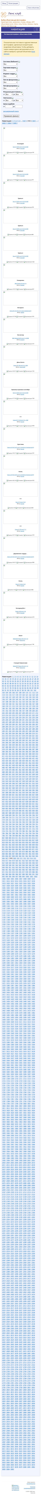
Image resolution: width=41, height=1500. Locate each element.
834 (20, 842)
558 (16, 786)
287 (30, 729)
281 (10, 729)
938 (3, 865)
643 (6, 804)
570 (20, 788)
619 (36, 797)
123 (33, 695)
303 (10, 733)
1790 (16, 1101)
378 (3, 749)
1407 (20, 992)
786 (6, 833)
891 (26, 854)
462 (26, 765)
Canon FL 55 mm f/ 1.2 (20, 529)
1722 (33, 1081)
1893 (12, 1131)
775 (6, 831)
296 (23, 731)
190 (36, 708)
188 (30, 708)
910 (18, 858)
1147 (4, 920)
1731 (4, 1085)
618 (33, 797)
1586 (33, 1042)
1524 (8, 1026)
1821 (12, 1110)
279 (3, 729)
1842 (33, 1115)
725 (23, 820)
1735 (20, 1085)
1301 (12, 963)
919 (13, 861)
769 (23, 829)
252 (23, 722)
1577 (29, 1040)
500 (6, 774)
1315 (4, 967)
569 (16, 788)
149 (10, 702)
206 (16, 713)
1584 (25, 1042)
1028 (8, 886)
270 (10, 727)
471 (20, 767)
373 (23, 747)
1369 (29, 981)
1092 (8, 904)
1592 (25, 1044)
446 (10, 763)
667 (13, 808)
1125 (12, 913)
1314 (33, 965)
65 (15, 686)
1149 (12, 920)
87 (33, 688)
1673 (29, 1067)
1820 (8, 1110)
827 (33, 840)
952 (13, 867)
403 (13, 754)
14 (37, 677)
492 (16, 772)
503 (16, 774)
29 (38, 679)
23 (23, 679)
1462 (16, 1008)
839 (36, 842)
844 (16, 845)
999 (23, 876)
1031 (20, 886)
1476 (8, 1013)
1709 (12, 1079)
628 (30, 799)
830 (6, 842)
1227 (4, 942)
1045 (12, 890)
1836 (8, 1115)
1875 (4, 1126)
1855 (20, 1119)
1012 (8, 881)
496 (30, 772)
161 (13, 704)
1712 (25, 1079)
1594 (33, 1044)
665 (6, 808)
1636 (8, 1058)
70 (28, 686)
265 (30, 724)
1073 (29, 897)
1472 (25, 1010)
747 (23, 824)
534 (10, 781)
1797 (12, 1104)
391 (10, 752)
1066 (33, 895)
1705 (29, 1076)
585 (33, 790)
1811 (4, 1108)
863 (6, 849)
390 (6, 752)
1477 (12, 1013)
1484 (8, 1015)
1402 (33, 990)
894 (36, 854)
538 (23, 781)
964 (16, 870)
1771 (4, 1097)
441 (30, 761)
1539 (4, 1031)
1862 (16, 1122)
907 (6, 858)
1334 (16, 972)
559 (20, 786)
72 (33, 686)
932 (20, 863)
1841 (29, 1115)
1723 (4, 1083)
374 (26, 747)
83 (23, 688)
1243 (4, 947)
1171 (4, 926)
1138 (33, 915)
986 (16, 874)
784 (36, 831)
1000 (27, 876)
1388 (8, 988)
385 (26, 749)
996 (13, 876)
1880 (25, 1126)
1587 (4, 1044)
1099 (4, 906)
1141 (12, 917)
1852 (8, 1119)
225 (6, 717)
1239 (20, 945)
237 (10, 720)
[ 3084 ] (9, 123)
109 (23, 692)
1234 (33, 942)
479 (10, 770)
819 (6, 840)
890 (23, 854)
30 (3, 681)
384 (23, 749)
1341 (12, 974)
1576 (25, 1040)
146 (36, 699)
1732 (8, 1085)
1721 (29, 1081)
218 (20, 715)
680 (20, 811)
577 (6, 790)
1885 (12, 1129)
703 (23, 815)
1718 (16, 1081)
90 (3, 690)
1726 (16, 1083)
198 (26, 711)
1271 (20, 954)
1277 (12, 956)
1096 (25, 904)
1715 (4, 1081)
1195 (4, 933)
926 (36, 861)
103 (3, 692)
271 (13, 727)
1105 (29, 906)
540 (30, 781)
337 (13, 740)
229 (20, 717)
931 (16, 863)
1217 (29, 938)
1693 (12, 1074)
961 (6, 870)
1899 (4, 1133)
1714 (33, 1079)
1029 (12, 886)
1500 (8, 1020)
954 (20, 867)
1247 (20, 947)
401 (6, 754)
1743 (20, 1088)
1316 (8, 967)
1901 (12, 1133)
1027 (4, 886)
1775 (20, 1097)
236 (6, 720)
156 (33, 702)
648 (23, 804)
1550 (16, 1033)
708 (3, 817)
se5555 (22, 312)
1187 (4, 931)
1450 (33, 1004)
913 (28, 858)
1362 (33, 979)
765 (10, 829)
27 (33, 679)
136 (3, 699)
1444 (8, 1004)
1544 (25, 1031)
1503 (20, 1020)
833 (16, 842)
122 (30, 695)
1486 (16, 1015)
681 (23, 811)
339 (20, 740)
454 (36, 763)
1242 (33, 945)
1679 (20, 1069)
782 (30, 831)
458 (13, 765)
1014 (16, 881)
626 (23, 799)
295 (20, 731)
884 (3, 854)
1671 (20, 1067)
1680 (25, 1069)
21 (18, 679)
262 (20, 724)
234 (36, 717)
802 (23, 836)
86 (30, 688)
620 (3, 799)
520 (36, 777)
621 (6, 799)
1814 (16, 1108)
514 (16, 777)
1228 (8, 942)
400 (3, 754)
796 (3, 836)
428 (23, 758)
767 (16, 829)
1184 (25, 929)
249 (13, 722)
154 (26, 702)
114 (3, 695)
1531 (4, 1029)
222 (33, 715)
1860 (8, 1122)
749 (30, 824)
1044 (8, 890)
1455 (20, 1006)
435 (10, 761)
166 (30, 704)
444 (3, 763)
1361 (29, 979)
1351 (20, 976)
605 (26, 795)
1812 (8, 1108)
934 (26, 863)
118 (16, 695)
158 (3, 704)
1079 (20, 899)
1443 (4, 1004)
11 (30, 677)
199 (30, 711)
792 (26, 833)
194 (13, 711)
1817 (29, 1108)
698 (6, 815)
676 (6, 811)
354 (33, 742)
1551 (20, 1033)
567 (10, 788)
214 (6, 715)
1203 (4, 935)
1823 (20, 1110)
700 (13, 815)
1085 (12, 901)
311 (36, 733)
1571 (4, 1040)
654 (6, 806)
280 (6, 729)
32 (8, 681)
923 (26, 861)
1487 (20, 1015)
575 (36, 788)
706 (33, 815)
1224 (25, 940)
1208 (25, 935)
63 (10, 686)
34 (13, 681)
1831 (20, 1113)
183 (13, 708)
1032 (25, 886)
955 (23, 867)
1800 (25, 1104)
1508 (8, 1022)
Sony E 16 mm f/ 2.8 (20, 502)
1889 (29, 1129)
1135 (20, 915)
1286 (16, 958)
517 (26, 777)
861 (36, 847)
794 (33, 833)
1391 (20, 988)
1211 (4, 938)
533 (6, 781)
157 (36, 702)
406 (23, 754)
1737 (29, 1085)
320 (30, 736)
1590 (16, 1044)
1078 (16, 899)
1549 (12, 1033)
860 (33, 847)
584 (30, 790)
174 (20, 706)
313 (6, 736)
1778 (33, 1097)
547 (16, 783)
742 (6, 824)
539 (26, 781)
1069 (12, 897)
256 (36, 722)
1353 (29, 976)
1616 (25, 1051)
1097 (29, 904)
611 (10, 797)
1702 (16, 1076)
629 (33, 799)
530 (33, 779)
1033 (29, 886)
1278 (16, 956)
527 (23, 779)
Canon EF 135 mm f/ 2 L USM (20, 365)
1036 (8, 888)
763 (3, 829)
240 (20, 720)
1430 (16, 999)
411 (3, 756)
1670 (16, 1067)
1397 (12, 990)
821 (13, 840)
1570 (33, 1038)
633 (10, 801)
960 (3, 870)
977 (23, 872)
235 (3, 720)
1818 (33, 1108)
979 (30, 872)
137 (6, 699)
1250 (33, 947)
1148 (8, 920)
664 (3, 808)
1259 (4, 951)
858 (26, 847)
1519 (20, 1024)
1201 (29, 933)
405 (20, 754)
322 (36, 736)
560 (23, 786)
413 (10, 756)
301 (3, 733)
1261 (12, 951)
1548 (8, 1033)
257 (3, 724)
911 (21, 858)
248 (10, 722)
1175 (20, 926)
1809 (29, 1106)
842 (10, 845)
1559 (20, 1035)
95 (15, 690)
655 (10, 806)
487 (36, 770)
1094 (16, 904)
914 (31, 858)
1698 (33, 1074)
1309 (12, 965)
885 (6, 854)
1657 (29, 1063)
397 (30, 752)
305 (16, 733)
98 (23, 690)
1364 (8, 981)
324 (6, 738)
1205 (12, 935)
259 (10, 724)
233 (33, 717)
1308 (8, 965)
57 (33, 683)
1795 (4, 1104)
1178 (33, 926)
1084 (8, 901)
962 (10, 870)
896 (6, 856)
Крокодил (22, 640)
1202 (33, 933)
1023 (20, 883)
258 (6, 724)
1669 (12, 1067)
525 (16, 779)
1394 (33, 988)
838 (33, 842)
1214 (16, 938)
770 (26, 829)
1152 (25, 920)
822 (16, 840)
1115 (4, 911)
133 (30, 697)
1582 (16, 1042)
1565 (12, 1038)
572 (26, 788)
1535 (20, 1029)
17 (8, 679)
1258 (33, 949)
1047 (20, 890)
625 (20, 799)
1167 (20, 924)
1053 (12, 892)
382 (16, 749)
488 (3, 772)
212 (36, 713)
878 (20, 851)
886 (10, 854)
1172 (8, 926)
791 (23, 833)
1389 (12, 988)
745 (16, 824)
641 (36, 801)
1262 (16, 951)
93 (10, 690)
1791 (20, 1101)
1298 (33, 960)
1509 (12, 1022)
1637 (12, 1058)
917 (6, 861)
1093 (12, 904)
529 (30, 779)
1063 (20, 895)
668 (16, 808)
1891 (4, 1131)
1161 (29, 922)
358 (10, 745)
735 (20, 822)
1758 (16, 1092)
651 (33, 804)
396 (26, 752)
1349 (12, 976)
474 (30, 767)
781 (26, 831)
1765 (12, 1094)
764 (6, 829)
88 (35, 688)
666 (10, 808)
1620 (8, 1054)
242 (26, 720)
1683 (4, 1072)
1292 (8, 960)
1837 (12, 1115)
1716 (8, 1081)
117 (13, 695)
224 (3, 717)
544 (6, 783)
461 (23, 765)
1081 (29, 899)
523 (10, 779)
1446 (16, 1004)
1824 (25, 1110)
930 (13, 863)
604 (23, 795)
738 (30, 822)
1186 (33, 929)
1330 (33, 970)
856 (20, 847)
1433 (29, 999)
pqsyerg (22, 339)
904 (33, 856)
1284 (8, 958)
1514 (33, 1022)
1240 (25, 945)
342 (30, 740)
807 (3, 838)
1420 (8, 997)
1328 (25, 970)
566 (6, 788)
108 (20, 692)
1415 (20, 995)
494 (23, 772)
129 (16, 697)
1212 (8, 938)
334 (3, 740)
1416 (25, 995)
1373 (12, 983)
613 (16, 797)
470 (16, 767)
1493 (12, 1017)
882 (33, 851)
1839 (20, 1115)
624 (16, 799)
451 (26, 763)
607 (33, 795)
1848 (25, 1117)
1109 (12, 908)
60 (3, 686)
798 (10, 836)
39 (25, 681)
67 (20, 686)
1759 (20, 1092)
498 (36, 772)
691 (20, 813)
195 (16, 711)
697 (3, 815)
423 (6, 758)
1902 (16, 1133)
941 (13, 865)
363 (26, 745)
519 (33, 777)
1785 (29, 1099)
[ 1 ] (13, 121)
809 (10, 838)
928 (6, 863)
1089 (29, 901)
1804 (8, 1106)
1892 (8, 1131)
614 (20, 797)
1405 (12, 992)
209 (26, 713)
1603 (4, 1049)
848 (30, 845)
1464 (25, 1008)
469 (13, 767)
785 (3, 833)
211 (33, 713)
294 (16, 731)
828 (36, 840)
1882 (33, 1126)
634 (13, 801)
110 (26, 692)
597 (36, 792)
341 (26, 740)
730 (3, 822)
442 (33, 761)
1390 (16, 988)
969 (33, 870)
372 (20, 747)
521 (3, 779)
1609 (29, 1049)
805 (33, 836)
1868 (8, 1124)
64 (13, 686)
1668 (8, 1067)
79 (13, 688)
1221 (12, 940)
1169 (29, 924)
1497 (29, 1017)
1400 (25, 990)
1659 (4, 1065)
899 (16, 856)
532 (3, 781)
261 (16, 724)
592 (20, 792)
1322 (33, 967)
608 (36, 795)
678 (13, 811)
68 (23, 686)
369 (10, 747)
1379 (4, 985)
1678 (16, 1069)
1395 (4, 990)
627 (26, 799)
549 (23, 783)
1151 (20, 920)
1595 (4, 1047)
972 (6, 872)
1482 (33, 1013)
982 (3, 874)
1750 (16, 1090)
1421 (12, 997)
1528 (25, 1026)
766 (13, 829)
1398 (16, 990)
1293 (12, 960)
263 (23, 724)
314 (10, 736)
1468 (8, 1010)
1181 (12, 929)
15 (3, 679)
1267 (4, 954)
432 (36, 758)
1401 (29, 990)
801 (20, 836)
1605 (12, 1049)
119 (20, 695)
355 (36, 742)
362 (23, 745)
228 (16, 717)
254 (30, 722)
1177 (29, 926)
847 (26, 845)
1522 (33, 1024)
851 (3, 847)
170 (6, 706)
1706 (33, 1076)
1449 (29, 1004)
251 (20, 722)
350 (20, 742)
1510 (16, 1022)
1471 (20, 1010)
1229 (12, 942)
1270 (16, 954)
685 (36, 811)
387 (33, 749)
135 (36, 697)
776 (10, 831)
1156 (8, 922)
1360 (25, 979)
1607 (20, 1049)
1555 (4, 1035)
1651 (4, 1063)
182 (10, 708)
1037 (12, 888)
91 (5, 690)
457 (10, 765)
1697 (29, 1074)
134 (33, 697)
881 (30, 851)
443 (36, 761)
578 (10, 790)
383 (20, 749)
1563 (4, 1038)
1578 (33, 1040)
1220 (8, 940)
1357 (12, 979)
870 (30, 849)
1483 (4, 1015)
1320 (25, 967)
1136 (25, 915)
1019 (4, 883)
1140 (8, 917)
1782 (16, 1099)
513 (13, 777)
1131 (4, 915)
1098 (33, 904)
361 (20, 745)
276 (30, 727)
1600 (25, 1047)
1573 (12, 1040)
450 (23, 763)
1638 (16, 1058)
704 (26, 815)
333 (36, 738)
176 (26, 706)
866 (16, 849)
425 (13, 758)
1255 (20, 949)
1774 (16, 1097)
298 (30, 731)
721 (10, 820)
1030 (16, 886)
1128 (25, 913)
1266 (33, 951)
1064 (25, 895)
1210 (33, 935)
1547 (4, 1033)
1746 (33, 1088)
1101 (12, 906)
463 (30, 765)
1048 (25, 890)
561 (26, 786)
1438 (16, 1001)
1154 (33, 920)
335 (6, 740)
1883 (4, 1129)
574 (33, 788)
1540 (8, 1031)
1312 (25, 965)
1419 (4, 997)
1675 (4, 1069)
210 (30, 713)
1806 (16, 1106)
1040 (25, 888)
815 (30, 838)
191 (3, 711)
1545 (29, 1031)
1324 (8, 970)
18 (10, 679)
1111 (20, 908)
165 (26, 704)
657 (16, 806)
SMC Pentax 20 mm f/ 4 (20, 283)
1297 (29, 960)
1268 (8, 954)
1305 (29, 963)
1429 (12, 999)
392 (13, 752)
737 (26, 822)
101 (31, 690)
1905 (29, 1133)
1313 (29, 965)
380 (10, 749)
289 (36, 729)
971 (3, 872)
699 (10, 815)
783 (33, 831)
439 (23, 761)
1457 (29, 1006)
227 (13, 717)
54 (25, 683)
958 (33, 867)
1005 (12, 879)
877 (16, 851)
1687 (20, 1072)
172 (13, 706)
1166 (16, 924)
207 (20, 713)
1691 (4, 1074)
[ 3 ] (19, 121)
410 (36, 754)
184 (16, 708)
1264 (25, 951)
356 (3, 745)
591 (16, 792)
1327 (20, 970)
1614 (16, 1051)
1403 (4, 992)
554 (3, 786)
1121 (29, 911)
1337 (29, 972)
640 (33, 801)
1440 (25, 1001)
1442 (33, 1001)
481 (16, 770)
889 (20, 854)
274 (23, 727)
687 (6, 813)
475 (33, 767)
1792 (25, 1101)
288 (33, 729)
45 (3, 683)
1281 (29, 956)
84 (25, 688)
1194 (33, 931)
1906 (33, 1133)
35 (15, 681)
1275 (4, 956)
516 (23, 777)
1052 (8, 892)
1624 (25, 1054)
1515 (4, 1024)
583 (26, 790)
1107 (4, 908)
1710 (16, 1079)
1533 (12, 1029)
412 (6, 756)
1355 (4, 979)
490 (10, 772)
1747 (4, 1090)
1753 (29, 1090)
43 (35, 681)
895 (3, 856)
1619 (4, 1054)
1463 (20, 1008)
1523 (4, 1026)
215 (10, 715)
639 (30, 801)
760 (30, 826)
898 (13, 856)
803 (26, 836)
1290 (33, 958)
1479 (20, 1013)
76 (5, 688)
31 (5, 681)
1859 (4, 1122)
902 (26, 856)
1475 (4, 1013)
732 (10, 822)
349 (16, 742)
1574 (16, 1040)
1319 (20, 967)
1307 (4, 965)
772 (33, 829)
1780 (8, 1099)
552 (33, 783)
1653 (12, 1063)
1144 (25, 917)
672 (30, 808)
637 (23, 801)
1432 (25, 999)
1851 (4, 1119)
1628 (8, 1056)
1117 (12, 911)
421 (36, 756)
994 (6, 876)
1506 (33, 1020)
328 (20, 738)
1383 (20, 985)
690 (16, 813)
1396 (8, 990)
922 (23, 861)
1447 (20, 1004)
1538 (33, 1029)
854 (13, 847)
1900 (8, 1133)
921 (20, 861)
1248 (25, 947)
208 (23, 713)
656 (13, 806)
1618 (33, 1051)
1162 (33, 922)
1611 (4, 1051)
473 (26, 767)
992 (36, 874)
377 (36, 747)
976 (20, 872)
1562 (33, 1035)
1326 (16, 970)
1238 (16, 945)
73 (35, 686)
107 (16, 692)
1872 (25, 1124)
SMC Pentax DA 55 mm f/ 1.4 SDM (20, 338)
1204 (8, 935)
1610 (33, 1049)
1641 (29, 1058)
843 (13, 845)
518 (30, 777)
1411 (4, 995)
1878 (16, 1126)
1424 (25, 997)
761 (33, 826)
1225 (29, 940)
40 (28, 681)
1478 (16, 1013)
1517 (12, 1024)
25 (28, 679)
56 (30, 683)
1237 (12, 945)
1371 (4, 983)
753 (6, 826)
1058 (33, 892)
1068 (8, 897)
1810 (33, 1106)
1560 (25, 1035)
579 (13, 790)
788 (13, 833)
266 (33, 724)
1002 (35, 876)
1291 (4, 960)
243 (30, 720)
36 (18, 681)
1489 (29, 1015)
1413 (12, 995)
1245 (12, 947)
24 (25, 679)
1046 (16, 890)
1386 (33, 985)
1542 (16, 1031)
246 (3, 722)
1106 (33, 906)
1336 (25, 972)
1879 (20, 1126)
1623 (20, 1054)
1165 (12, 924)
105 (10, 692)
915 (34, 858)
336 (10, 740)
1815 (20, 1108)
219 (23, 715)
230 (23, 717)
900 (20, 856)
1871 (20, 1124)
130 (20, 697)
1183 (20, 929)
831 (10, 842)
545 (10, 783)
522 (6, 779)
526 (20, 779)
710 (10, 817)
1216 (25, 938)
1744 (25, 1088)
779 (20, 831)
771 (30, 829)
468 (10, 767)
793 (30, 833)
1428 (8, 999)
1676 (8, 1069)
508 (33, 774)
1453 (12, 1006)
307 (23, 733)
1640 (25, 1058)
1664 (25, 1065)
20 (15, 679)
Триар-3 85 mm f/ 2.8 (20, 611)
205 (13, 713)
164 (23, 704)
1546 (33, 1031)
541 (33, 781)
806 (36, 836)
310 (33, 733)
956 (26, 867)
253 (26, 722)
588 (6, 792)
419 (30, 756)
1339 (4, 974)
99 (25, 690)
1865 (29, 1122)
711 (13, 817)
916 (3, 861)
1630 (16, 1056)
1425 (29, 997)
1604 (8, 1049)
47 (8, 683)
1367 (20, 981)
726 (26, 820)
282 (13, 729)
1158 (16, 922)
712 (16, 817)
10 (27, 677)
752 (3, 826)
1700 (8, 1076)
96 (18, 690)
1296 (25, 960)
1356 (8, 979)
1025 (29, 883)
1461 (12, 1008)
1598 (16, 1047)
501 (10, 774)
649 (26, 804)
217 (16, 715)
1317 (12, 967)
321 (33, 736)
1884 (8, 1129)
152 (20, 702)
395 (23, 752)
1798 (16, 1104)
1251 (4, 949)
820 (10, 840)
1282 (33, 956)
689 (13, 813)
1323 (4, 970)
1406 (16, 992)
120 (23, 695)
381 (13, 749)
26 (30, 679)
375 (30, 747)
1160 (25, 922)
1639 (20, 1058)
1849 (29, 1117)
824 (23, 840)
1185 (29, 929)
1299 (4, 963)
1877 (12, 1126)
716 (30, 817)
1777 (29, 1097)
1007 (20, 879)
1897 (29, 1131)
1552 (25, 1033)
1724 (8, 1083)
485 (30, 770)
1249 (29, 947)
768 (20, 829)
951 (10, 867)
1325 (12, 970)
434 (6, 761)
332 (33, 738)
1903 (20, 1133)
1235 (4, 945)
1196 (8, 933)
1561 (29, 1035)
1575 (20, 1040)
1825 (29, 1110)
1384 (25, 985)
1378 (33, 983)
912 (24, 858)
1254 (16, 949)
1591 (20, 1044)
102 (35, 690)
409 (33, 754)
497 (33, 772)
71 (30, 686)
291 (6, 731)
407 (26, 754)
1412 (8, 995)
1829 (12, 1113)
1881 (29, 1126)
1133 (12, 915)
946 (30, 865)
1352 (25, 976)
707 (36, 815)
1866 (33, 1122)
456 (6, 765)
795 (36, 833)
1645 (12, 1060)
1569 (29, 1038)
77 (8, 688)
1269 (12, 954)
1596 (8, 1047)
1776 (25, 1097)
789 (16, 833)
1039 (20, 888)
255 (33, 722)
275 (26, 727)
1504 (25, 1020)
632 (6, 801)
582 (23, 790)
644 (10, 804)
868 (23, 849)
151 (16, 702)
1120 (25, 911)
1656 (25, 1063)
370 (13, 747)
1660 (8, 1065)
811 (16, 838)
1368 (25, 981)
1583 (20, 1042)
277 (33, 727)
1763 (4, 1094)
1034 (33, 886)
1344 (25, 974)
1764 (8, 1094)
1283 (4, 958)
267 (36, 724)
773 (36, 829)
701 (16, 815)
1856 (25, 1119)
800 (16, 836)
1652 (8, 1063)
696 (36, 813)
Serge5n (22, 613)
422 (3, 758)
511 (6, 777)
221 (30, 715)
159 (6, 704)
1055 (20, 892)
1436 (8, 1001)
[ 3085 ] (14, 123)
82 (20, 688)
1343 (20, 974)
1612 (8, 1051)
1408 (25, 992)
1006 (16, 879)
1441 (29, 1001)
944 (23, 865)
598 (3, 795)
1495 (20, 1017)
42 (33, 681)
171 (10, 706)
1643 (4, 1060)
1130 (33, 913)
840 (3, 845)
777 (13, 831)
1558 (16, 1035)
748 (26, 824)
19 (13, 679)
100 (28, 690)
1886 (16, 1129)
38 (23, 681)
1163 (4, 924)
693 (26, 813)
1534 (16, 1029)
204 (10, 713)
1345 (29, 974)
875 (10, 851)
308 (26, 733)
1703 (20, 1076)
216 (13, 715)
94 (13, 690)
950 (6, 867)
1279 (20, 956)
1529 (29, 1026)
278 (36, 727)
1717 (12, 1081)
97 (20, 690)
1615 (20, 1051)
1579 (4, 1042)
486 (33, 770)
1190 (16, 931)
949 (3, 867)
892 (30, 854)
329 (23, 738)
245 (36, 720)
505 (23, 774)
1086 (16, 901)
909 (14, 858)
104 (6, 692)
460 (20, 765)
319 (26, 736)
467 (6, 767)
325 (10, 738)
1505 (29, 1020)
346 (6, 742)
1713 (29, 1079)
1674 (33, 1067)
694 (30, 813)
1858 (33, 1119)
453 (33, 763)
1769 (29, 1094)
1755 (4, 1092)
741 (3, 824)
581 (20, 790)
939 (6, 865)
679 (16, 811)
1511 (20, 1022)
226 (10, 717)
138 (10, 699)
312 (3, 736)
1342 (16, 974)
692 (23, 813)
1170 (33, 924)
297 (26, 731)
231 (26, 717)
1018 (33, 881)
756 (16, 826)
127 (10, 697)
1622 (16, 1054)
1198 (16, 933)
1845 (12, 1117)
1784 (25, 1099)
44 (38, 681)
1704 (25, 1076)
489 (6, 772)
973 (10, 872)
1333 (12, 972)
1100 (8, 906)
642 (3, 804)
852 (6, 847)
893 (33, 854)
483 (23, 770)
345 (3, 742)
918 (10, 861)
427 (20, 758)
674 (36, 808)
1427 (4, 999)
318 (23, 736)
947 (33, 865)
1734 (16, 1085)
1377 (29, 983)
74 (38, 686)
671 (26, 808)
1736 (25, 1085)
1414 (16, 995)
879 (23, 851)
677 (10, 811)
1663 (20, 1065)
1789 (12, 1101)
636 (20, 801)
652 (36, 804)
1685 (12, 1072)
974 (13, 872)
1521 (29, 1024)
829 (3, 842)
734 (16, 822)
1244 (8, 947)
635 (16, 801)
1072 (25, 897)
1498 (33, 1017)
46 (5, 683)
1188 (8, 931)
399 (36, 752)
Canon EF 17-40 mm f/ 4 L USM (20, 420)
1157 (12, 922)
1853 (12, 1119)
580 (16, 790)
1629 (12, 1056)
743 (10, 824)
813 (23, 838)
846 (23, 845)
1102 (16, 906)
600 (10, 795)
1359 (20, 979)
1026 (33, 883)
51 (18, 683)
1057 (29, 892)
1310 (16, 965)
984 (10, 874)
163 (20, 704)
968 (30, 870)
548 (20, 783)
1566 (16, 1038)
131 (23, 697)
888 (16, 854)
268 (3, 727)
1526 (16, 1026)
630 (36, 799)
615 (23, 797)
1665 (29, 1065)
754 (10, 826)
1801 (29, 1104)
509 (36, 774)
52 (20, 683)
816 (33, 838)
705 (30, 815)
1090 (33, 901)
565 (3, 788)
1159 (20, 922)
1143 (20, 917)
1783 (20, 1099)
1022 (16, 883)
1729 (29, 1083)
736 (23, 822)
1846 (16, 1117)
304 (13, 733)
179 (36, 706)
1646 (16, 1060)
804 (30, 836)
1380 (8, 985)
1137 (29, 915)
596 (33, 792)
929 (10, 863)
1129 (29, 913)
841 (6, 845)
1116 (8, 911)
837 (30, 842)
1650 (33, 1060)
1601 (29, 1047)
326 (13, 738)
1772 (8, 1097)
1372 (8, 983)
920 (16, 861)
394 (20, 752)
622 (10, 799)
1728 (25, 1083)
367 (3, 747)
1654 (16, 1063)
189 (33, 708)
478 (6, 770)
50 (15, 683)
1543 (20, 1031)
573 (30, 788)
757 (20, 826)
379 (6, 749)
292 (10, 731)
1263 (20, 951)
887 (13, 854)
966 (23, 870)
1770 (33, 1094)
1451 (4, 1006)
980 (33, 872)
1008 (25, 879)
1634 (33, 1056)
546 (13, 783)
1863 (20, 1122)
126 (6, 697)
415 (16, 756)
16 (5, 679)
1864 (25, 1122)
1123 (4, 913)
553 (36, 783)
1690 (33, 1072)
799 (13, 836)
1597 (12, 1047)
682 (26, 811)
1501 (12, 1020)
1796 (8, 1104)
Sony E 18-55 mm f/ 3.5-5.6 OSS (20, 147)
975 (16, 872)
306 (20, 733)
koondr (22, 394)
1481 (29, 1013)
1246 (16, 947)
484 (26, 770)
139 (13, 699)
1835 (4, 1115)
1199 (20, 933)
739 (33, 822)
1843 (4, 1117)
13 (35, 677)
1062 (16, 895)
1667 (4, 1067)
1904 (25, 1133)
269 (6, 727)
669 (20, 808)
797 (6, 836)
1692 (8, 1074)
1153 (29, 920)
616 (26, 797)
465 (36, 765)
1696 (25, 1074)
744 (13, 824)
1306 (33, 963)
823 (20, 840)
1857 (29, 1119)
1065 (29, 895)
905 (36, 856)
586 (36, 790)
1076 (8, 899)
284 (20, 729)
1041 (29, 888)
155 (30, 702)
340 (23, 740)
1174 (16, 926)
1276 (8, 956)
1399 (20, 990)
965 (20, 870)
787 (10, 833)
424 (10, 758)
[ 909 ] (34, 121)
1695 (20, 1074)
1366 (16, 981)
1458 (33, 1006)
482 (20, 770)
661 (30, 806)
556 (10, 786)
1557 (12, 1035)
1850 (33, 1117)
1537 (29, 1029)
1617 (29, 1051)
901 (23, 856)
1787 (4, 1101)
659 (23, 806)
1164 (8, 924)
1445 (12, 1004)
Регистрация (13, 3)
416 (20, 756)
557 (13, 786)
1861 (12, 1122)
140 (16, 699)
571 (23, 788)
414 (13, 756)
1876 (8, 1126)
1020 (8, 883)
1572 (8, 1040)
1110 (16, 908)
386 (30, 749)
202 (3, 713)
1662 (16, 1065)
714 (23, 817)
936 (33, 863)
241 (23, 720)
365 (33, 745)
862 (3, 849)
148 (6, 702)
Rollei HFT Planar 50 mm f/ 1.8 (20, 638)
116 (10, 695)
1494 (16, 1017)
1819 (4, 1110)
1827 (4, 1113)
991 (33, 874)
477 (3, 770)
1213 (12, 938)
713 (20, 817)
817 (36, 838)
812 (20, 838)
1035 (4, 888)
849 (33, 845)
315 (13, 736)
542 (36, 781)
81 (18, 688)
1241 (29, 945)
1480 (25, 1013)
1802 (33, 1104)
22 (20, 679)
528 (26, 779)
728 (33, 820)
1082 (33, 899)
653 (3, 806)
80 (15, 688)
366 (36, 745)
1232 (25, 942)
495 (26, 772)
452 (30, 763)
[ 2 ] (16, 121)
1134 (16, 915)
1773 (12, 1097)
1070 (16, 897)
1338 (33, 972)
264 (26, 724)
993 (3, 876)
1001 (31, 876)
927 (3, 863)
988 (23, 874)
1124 (8, 913)
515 (20, 777)
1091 (4, 904)
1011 (4, 881)
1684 (8, 1072)
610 (6, 797)
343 (33, 740)
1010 (33, 879)
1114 (33, 908)
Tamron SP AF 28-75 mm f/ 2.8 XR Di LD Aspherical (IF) (20, 447)
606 (30, 795)
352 (26, 742)
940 (10, 865)
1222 (16, 940)
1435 (4, 1001)
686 (3, 813)
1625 (29, 1054)
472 (23, 767)
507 (30, 774)
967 (26, 870)
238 (13, 720)
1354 (33, 976)
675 (3, 811)
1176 (25, 926)
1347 (4, 976)
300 (36, 731)
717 (33, 817)
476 (36, 767)
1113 (29, 908)
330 (26, 738)
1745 (29, 1088)
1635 (4, 1058)
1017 (29, 881)
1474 (33, 1010)
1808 (25, 1106)
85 (28, 688)
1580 (8, 1042)
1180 (8, 929)
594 (26, 792)
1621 (12, 1054)
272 (16, 727)
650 (30, 804)
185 (20, 708)
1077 (12, 899)
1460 (8, 1008)
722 (13, 820)
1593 (29, 1044)
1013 (12, 881)
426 (16, 758)
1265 (29, 951)
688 (10, 813)
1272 (25, 954)
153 (23, 702)
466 (3, 767)
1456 (25, 1006)
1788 (8, 1101)
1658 (33, 1063)
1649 (29, 1060)
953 (16, 867)
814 (26, 838)
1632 (25, 1056)
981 (36, 872)
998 (20, 876)
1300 (8, 963)
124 (36, 695)
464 (33, 765)
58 (35, 683)
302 (6, 733)
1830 (16, 1113)
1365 (12, 981)
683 (30, 811)
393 (16, 752)
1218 (33, 938)
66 (18, 686)
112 (33, 692)
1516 (8, 1024)
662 (33, 806)
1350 (16, 976)
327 (16, 738)
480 (13, 770)
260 (13, 724)
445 (6, 763)
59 (38, 683)
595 (30, 792)
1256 (25, 949)
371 (16, 747)
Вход (4, 3)
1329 (29, 970)
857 (23, 847)
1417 (29, 995)
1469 (12, 1010)
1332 (8, 972)
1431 (20, 999)
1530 (33, 1026)
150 (13, 702)
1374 (16, 983)
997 (16, 876)
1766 (16, 1094)
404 (16, 754)
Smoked (22, 285)
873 (3, 851)
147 (3, 702)
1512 (25, 1022)
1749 (12, 1090)
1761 (29, 1092)
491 (13, 772)
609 (3, 797)
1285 (12, 958)
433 (3, 761)
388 (36, 749)
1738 (33, 1085)
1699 (4, 1076)
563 (33, 786)
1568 (25, 1038)
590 (13, 792)
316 (16, 736)
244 (33, 720)
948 (36, 865)
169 (3, 706)
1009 (29, 879)
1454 (16, 1006)
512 (10, 777)
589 (10, 792)
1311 (20, 965)
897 (10, 856)
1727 (20, 1083)
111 (30, 692)
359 (13, 745)
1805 (12, 1106)
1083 (4, 901)
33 (10, 681)
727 (30, 820)
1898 (33, 1131)
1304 (25, 963)
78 (10, 688)
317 (20, 736)
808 (6, 838)
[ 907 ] (24, 121)
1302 (16, 963)
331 (30, 738)
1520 (25, 1024)
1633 (29, 1056)
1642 (33, 1058)
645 (13, 804)
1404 (8, 992)
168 (36, 704)
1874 (33, 1124)
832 (13, 842)
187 (26, 708)
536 (16, 781)
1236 (8, 945)
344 (36, 740)
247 (6, 722)
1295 (20, 960)
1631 (20, 1056)
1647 (20, 1060)
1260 (8, 951)
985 (13, 874)
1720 (25, 1081)
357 (6, 745)
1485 (12, 1015)
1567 (20, 1038)
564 (36, 786)
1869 (12, 1124)
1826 (33, 1110)
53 (23, 683)
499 (3, 774)
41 (30, 681)
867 (20, 849)
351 (23, 742)
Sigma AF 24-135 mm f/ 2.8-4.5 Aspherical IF (20, 311)
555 (6, 786)
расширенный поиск (11, 111)
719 (3, 820)
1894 (16, 1131)
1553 (29, 1033)
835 (23, 842)
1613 (12, 1051)
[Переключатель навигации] (36, 29)
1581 (12, 1042)
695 (33, 813)
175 (23, 706)
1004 (8, 879)
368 (6, 747)
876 (13, 851)
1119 (20, 911)
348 (13, 742)
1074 (33, 897)
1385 (29, 985)
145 (33, 699)
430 (30, 758)
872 (36, 849)
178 (33, 706)
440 (26, 761)
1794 (33, 1101)
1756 (8, 1092)
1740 (8, 1088)
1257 (29, 949)
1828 (8, 1113)
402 (10, 754)
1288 (25, 958)
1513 (29, 1022)
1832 (25, 1113)
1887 (20, 1129)
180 (3, 708)
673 (33, 808)
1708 (8, 1079)
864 (10, 849)
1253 (12, 949)
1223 (20, 940)
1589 (12, 1044)
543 (3, 783)
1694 (16, 1074)
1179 (4, 929)
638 (26, 801)
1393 (29, 988)
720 (6, 820)
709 (6, 817)
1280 (25, 956)
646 (16, 804)
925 (33, 861)
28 (35, 679)
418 (26, 756)
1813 (12, 1108)
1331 (4, 972)
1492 (8, 1017)
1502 (16, 1020)
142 (23, 699)
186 (23, 708)
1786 (33, 1099)
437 (16, 761)
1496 (25, 1017)
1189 (12, 931)
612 (13, 797)
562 (30, 786)
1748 (8, 1090)
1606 (16, 1049)
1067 (4, 897)
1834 (33, 1113)
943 (20, 865)
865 (13, 849)
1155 (4, 922)
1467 (4, 1010)
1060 (8, 895)
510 (3, 777)
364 (30, 745)
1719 (20, 1081)
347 (10, 742)
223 (36, 715)
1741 (12, 1088)
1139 (4, 917)
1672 (25, 1067)
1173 (12, 926)
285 (23, 729)
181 (6, 708)
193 (10, 711)
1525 (12, 1026)
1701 (12, 1076)
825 (26, 840)
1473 (29, 1010)
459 (16, 765)
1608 (25, 1049)
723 (16, 820)
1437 (12, 1001)
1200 (25, 933)
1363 (4, 981)
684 (33, 811)
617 (30, 797)
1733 (12, 1085)
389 (3, 752)
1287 (20, 958)
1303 (20, 963)
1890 (33, 1129)
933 (23, 863)
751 (36, 824)
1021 (12, 883)
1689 (29, 1072)
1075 (4, 899)
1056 (25, 892)
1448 (25, 1004)
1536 (25, 1029)
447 (13, 763)
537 (20, 781)
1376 (25, 983)
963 (13, 870)
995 (10, 876)
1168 (25, 924)
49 (13, 683)
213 (3, 715)
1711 (20, 1079)
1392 (25, 988)
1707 (4, 1079)
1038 (16, 888)
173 (16, 706)
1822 (16, 1110)
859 (30, 847)
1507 (4, 1022)
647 (20, 804)
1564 (8, 1038)
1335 (20, 972)
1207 (20, 935)
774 (3, 831)
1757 (12, 1092)
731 (6, 822)
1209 (29, 935)
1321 (29, 967)
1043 (4, 890)
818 (3, 840)
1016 (25, 881)
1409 (29, 992)
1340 (8, 974)
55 (28, 683)
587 (3, 792)
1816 (25, 1108)
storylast (22, 148)
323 (3, 738)
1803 (4, 1106)
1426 (33, 997)
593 (23, 792)
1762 (33, 1092)
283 (16, 729)
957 (30, 867)
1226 (33, 940)
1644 (8, 1060)
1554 (33, 1033)
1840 (25, 1115)
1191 (20, 931)
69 (25, 686)
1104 (25, 906)
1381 (12, 985)
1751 (20, 1090)
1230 (16, 942)
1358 (16, 979)
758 (23, 826)
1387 (4, 988)
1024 (25, 883)
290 (3, 731)
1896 (25, 1131)
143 (26, 699)
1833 (29, 1113)
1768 (25, 1094)
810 (13, 838)
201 (36, 711)
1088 (25, 901)
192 (6, 711)
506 (26, 774)
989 (26, 874)
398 (33, 752)
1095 (20, 904)
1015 (20, 881)
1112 (25, 908)
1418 (33, 995)
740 (36, 822)
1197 (12, 933)
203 (6, 713)
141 (20, 699)
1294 (16, 960)
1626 (33, 1054)
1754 (33, 1090)
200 (33, 711)
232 (30, 717)
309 (30, 733)
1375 (20, 983)
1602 (33, 1047)
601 (13, 795)
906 (3, 858)
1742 (16, 1088)
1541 (12, 1031)
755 (13, 826)
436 (13, 761)
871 (33, 849)
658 (20, 806)
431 (33, 758)
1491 (4, 1017)
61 (5, 686)
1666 (33, 1065)
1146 (33, 917)
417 (23, 756)
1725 (12, 1083)
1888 (25, 1129)
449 (20, 763)
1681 (29, 1069)
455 (3, 765)
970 (36, 870)
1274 (33, 954)
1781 (12, 1099)
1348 (8, 976)
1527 (20, 1026)
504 (20, 774)
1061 (12, 895)
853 (10, 847)
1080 (25, 899)
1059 (4, 895)
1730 (33, 1083)
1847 (20, 1117)
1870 (16, 1124)
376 (33, 747)
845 (20, 845)
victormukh (22, 367)
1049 (29, 890)
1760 (25, 1092)
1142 (16, 917)
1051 (4, 892)
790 (20, 833)
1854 (16, 1119)
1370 (33, 981)
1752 (25, 1090)
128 (13, 697)
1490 (33, 1015)
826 (30, 840)
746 (20, 824)
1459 (4, 1008)
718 (36, 817)
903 (30, 856)
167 (33, 704)
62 (8, 686)
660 (26, 806)
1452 (8, 1006)
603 (20, 795)
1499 (4, 1020)
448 (16, 763)
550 (26, 783)
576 (3, 790)
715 (26, 817)
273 (20, 727)
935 (30, 863)
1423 (20, 997)
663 (36, 806)
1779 (4, 1099)
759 (26, 826)
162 (16, 704)
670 (23, 808)
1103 (20, 906)
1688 (25, 1072)
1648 (25, 1060)
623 (13, 799)
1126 (16, 913)
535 (13, 781)
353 (30, 742)
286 (26, 729)
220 (26, 715)
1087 (20, 901)
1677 (12, 1069)
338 (16, 740)
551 (30, 783)
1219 (4, 940)
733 (13, 822)
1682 (33, 1069)
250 (16, 722)
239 (16, 720)
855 (16, 847)
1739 (4, 1088)
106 (13, 692)
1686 (16, 1072)
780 (23, 831)
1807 (20, 1106)
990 (30, 874)
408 (30, 754)
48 (10, 683)
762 (36, 826)
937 (36, 863)
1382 (16, 985)
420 (33, 756)
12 (32, 677)
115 (6, 695)
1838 (16, 1115)
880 (26, 851)
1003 (4, 879)
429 (26, 758)
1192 (25, 931)
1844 (8, 1117)
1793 (29, 1101)
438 (20, 761)
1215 (20, 938)
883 (36, 851)
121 (26, 695)
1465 (29, 1008)
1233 (29, 942)
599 (6, 795)
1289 (29, 958)
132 (26, 697)
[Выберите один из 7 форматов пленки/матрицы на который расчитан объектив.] (16, 74)
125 (3, 697)
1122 (33, 911)
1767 (20, 1094)
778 (16, 831)
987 (20, 874)
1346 (33, 974)
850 (36, 845)
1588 (8, 1044)
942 (16, 865)
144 (30, 699)
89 (38, 688)
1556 (8, 1035)
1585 (29, 1042)
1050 (33, 890)
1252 (8, 949)
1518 (16, 1024)
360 (16, 745)
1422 (16, 997)
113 (36, 692)
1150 (16, 920)
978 (26, 872)
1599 (20, 1047)
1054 (16, 892)
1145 (29, 917)
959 (36, 867)
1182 (16, 929)
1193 (29, 931)
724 (20, 820)
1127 (20, 913)
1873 (29, 1124)
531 (36, 779)
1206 (16, 935)
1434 (33, 999)
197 (23, 711)
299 (33, 731)
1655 (20, 1063)
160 (10, 704)
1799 (20, 1104)
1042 (33, 888)
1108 (8, 908)
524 (13, 779)
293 (13, 731)
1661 (12, 1065)
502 (13, 774)
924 (30, 861)
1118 (16, 911)
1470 (16, 1010)
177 (30, 706)
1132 (8, 915)
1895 (20, 1131)
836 (26, 842)
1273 (29, 954)
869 (26, 849)
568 (13, 788)
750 (33, 824)
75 (3, 688)
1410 (33, 992)
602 (16, 795)
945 (26, 865)
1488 (25, 1015)
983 (6, 874)
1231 (20, 942)
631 (3, 801)
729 (36, 820)
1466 (33, 1008)
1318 (16, 967)
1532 (8, 1029)
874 (6, 851)
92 (8, 690)
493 (20, 772)
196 (20, 711)
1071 (20, 897)
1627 (4, 1056)
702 (20, 815)
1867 (4, 1124)
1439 (20, 1001)
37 (20, 681)
